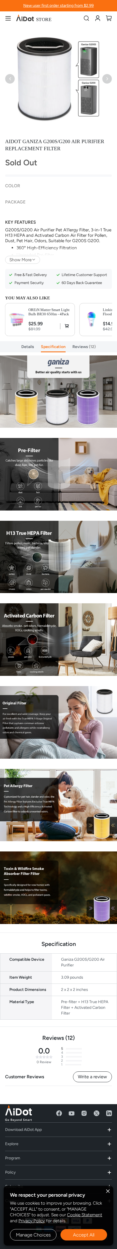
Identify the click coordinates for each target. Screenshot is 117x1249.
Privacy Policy (31, 1220)
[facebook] (59, 1113)
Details (27, 346)
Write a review (92, 1076)
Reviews (83, 346)
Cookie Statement (84, 1214)
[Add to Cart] (65, 326)
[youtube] (71, 1113)
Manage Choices (33, 1235)
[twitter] (96, 1113)
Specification (53, 346)
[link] (98, 18)
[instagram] (84, 1113)
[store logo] (34, 18)
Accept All (83, 1235)
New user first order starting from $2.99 (58, 5)
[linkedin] (109, 1113)
